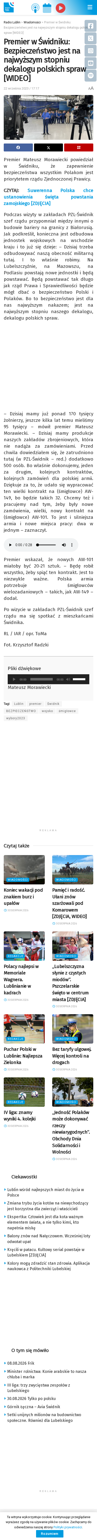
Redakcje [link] (15, 956)
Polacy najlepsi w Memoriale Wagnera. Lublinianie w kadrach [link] (21, 979)
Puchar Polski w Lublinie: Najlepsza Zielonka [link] (23, 1055)
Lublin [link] (19, 704)
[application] (48, 679)
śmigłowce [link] (67, 711)
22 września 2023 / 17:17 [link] (21, 88)
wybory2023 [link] (15, 718)
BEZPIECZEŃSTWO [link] (21, 711)
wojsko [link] (47, 711)
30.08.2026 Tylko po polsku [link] (31, 1398)
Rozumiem (49, 1534)
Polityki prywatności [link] (67, 1527)
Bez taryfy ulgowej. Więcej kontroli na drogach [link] (72, 1055)
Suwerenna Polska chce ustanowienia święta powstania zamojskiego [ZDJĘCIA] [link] (48, 197)
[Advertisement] (48, 777)
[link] (9, 7)
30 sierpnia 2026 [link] (17, 910)
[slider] (80, 678)
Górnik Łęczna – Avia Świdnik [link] (33, 1406)
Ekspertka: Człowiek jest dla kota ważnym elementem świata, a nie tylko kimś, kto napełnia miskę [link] (45, 1222)
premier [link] (35, 704)
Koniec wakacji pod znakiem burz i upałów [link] (23, 896)
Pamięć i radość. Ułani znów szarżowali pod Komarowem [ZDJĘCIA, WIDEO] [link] (69, 903)
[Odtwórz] (14, 679)
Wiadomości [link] (18, 879)
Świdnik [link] (53, 704)
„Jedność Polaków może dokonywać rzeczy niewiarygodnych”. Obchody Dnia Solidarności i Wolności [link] (71, 1132)
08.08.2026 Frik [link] (20, 1363)
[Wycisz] (68, 679)
